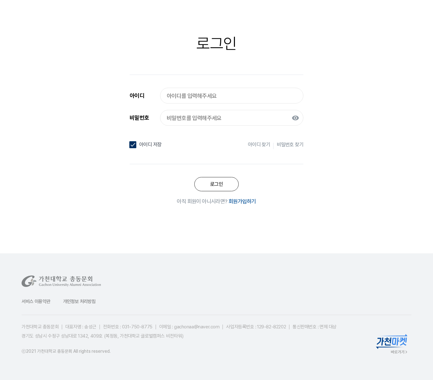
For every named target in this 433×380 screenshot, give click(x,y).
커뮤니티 (303, 16)
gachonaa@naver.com (196, 327)
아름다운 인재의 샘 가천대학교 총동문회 (53, 16)
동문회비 (262, 16)
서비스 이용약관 (36, 301)
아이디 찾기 (259, 145)
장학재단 (219, 16)
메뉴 (407, 16)
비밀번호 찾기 (290, 145)
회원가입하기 (242, 201)
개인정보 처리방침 (79, 301)
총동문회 (177, 16)
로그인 (393, 16)
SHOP (343, 16)
